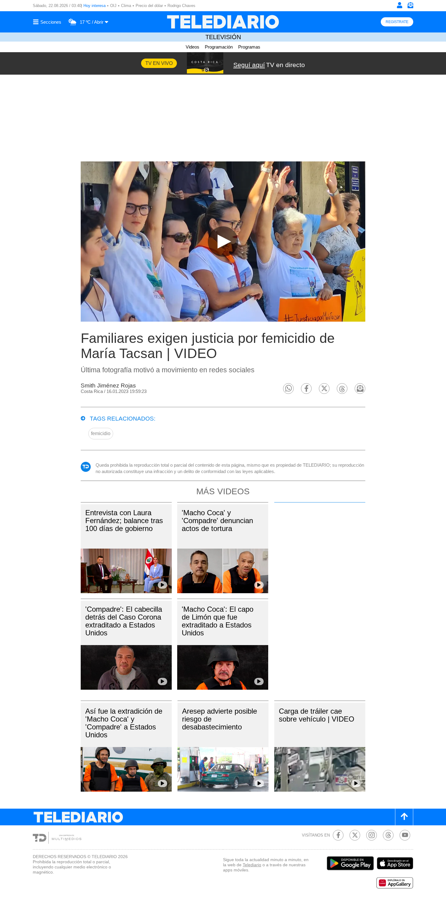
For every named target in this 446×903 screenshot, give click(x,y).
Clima (126, 5)
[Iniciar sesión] (400, 5)
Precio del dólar (149, 5)
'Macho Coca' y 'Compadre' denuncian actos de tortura (217, 521)
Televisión (223, 37)
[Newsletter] (410, 6)
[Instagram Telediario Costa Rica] (371, 835)
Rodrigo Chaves (181, 5)
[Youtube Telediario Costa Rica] (405, 835)
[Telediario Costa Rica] (222, 21)
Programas (249, 46)
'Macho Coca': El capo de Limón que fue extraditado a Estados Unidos (217, 621)
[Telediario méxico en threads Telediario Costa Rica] (388, 835)
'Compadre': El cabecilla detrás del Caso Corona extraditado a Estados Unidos (123, 621)
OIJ (113, 5)
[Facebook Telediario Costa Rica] (338, 835)
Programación (219, 46)
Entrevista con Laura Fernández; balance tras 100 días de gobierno (124, 521)
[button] (288, 389)
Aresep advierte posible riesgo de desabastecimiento (219, 719)
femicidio (100, 433)
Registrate (397, 22)
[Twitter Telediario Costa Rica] (355, 835)
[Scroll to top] (404, 817)
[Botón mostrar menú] (48, 22)
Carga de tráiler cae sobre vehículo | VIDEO (316, 715)
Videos (192, 46)
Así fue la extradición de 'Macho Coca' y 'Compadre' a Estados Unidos (123, 723)
